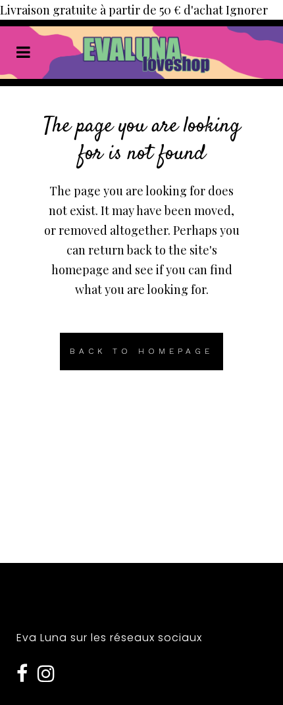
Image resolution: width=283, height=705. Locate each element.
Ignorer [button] (247, 10)
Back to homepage (141, 351)
